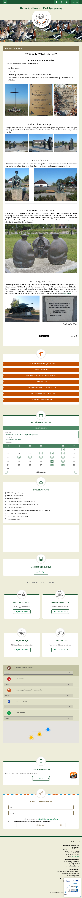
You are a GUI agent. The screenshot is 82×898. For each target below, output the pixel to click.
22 (63, 461)
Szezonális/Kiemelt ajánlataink (42, 364)
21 (52, 461)
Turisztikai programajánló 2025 (16, 507)
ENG (77, 2)
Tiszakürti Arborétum (13, 519)
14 (52, 457)
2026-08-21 (21, 433)
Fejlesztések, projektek (22, 701)
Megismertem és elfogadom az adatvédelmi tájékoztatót (32, 821)
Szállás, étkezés (20, 678)
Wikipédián (67, 293)
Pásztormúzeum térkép (14, 499)
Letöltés (40, 778)
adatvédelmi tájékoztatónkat (48, 819)
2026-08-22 (13, 439)
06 (41, 453)
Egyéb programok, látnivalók (42, 394)
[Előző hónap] (6, 472)
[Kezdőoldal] (41, 20)
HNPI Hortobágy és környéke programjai (42, 376)
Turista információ (20, 712)
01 (63, 449)
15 (63, 457)
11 (19, 457)
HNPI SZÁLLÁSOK (42, 382)
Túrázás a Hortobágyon (42, 400)
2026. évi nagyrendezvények (15, 493)
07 (52, 453)
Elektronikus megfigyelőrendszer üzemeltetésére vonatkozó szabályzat (28, 510)
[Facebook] (56, 2)
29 (63, 465)
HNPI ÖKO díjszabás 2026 (15, 496)
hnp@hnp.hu (75, 856)
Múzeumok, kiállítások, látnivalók (24, 667)
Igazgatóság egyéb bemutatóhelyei (42, 388)
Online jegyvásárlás (42, 370)
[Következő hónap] (76, 472)
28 (52, 465)
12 (30, 457)
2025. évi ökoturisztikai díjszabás (17, 513)
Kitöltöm (40, 572)
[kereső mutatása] (67, 2)
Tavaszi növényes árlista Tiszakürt (17, 516)
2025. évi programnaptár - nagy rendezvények (21, 502)
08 (63, 453)
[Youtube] (61, 2)
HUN (73, 2)
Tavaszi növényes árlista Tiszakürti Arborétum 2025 (22, 504)
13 (41, 457)
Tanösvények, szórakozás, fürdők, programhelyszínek (29, 690)
